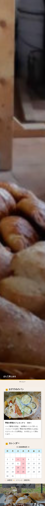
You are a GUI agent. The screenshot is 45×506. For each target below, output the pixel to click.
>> (28, 447)
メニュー (23, 381)
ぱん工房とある (9, 376)
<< (17, 447)
